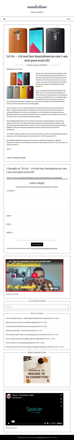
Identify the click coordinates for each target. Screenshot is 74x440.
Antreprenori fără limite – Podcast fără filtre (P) (20, 330)
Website (9, 232)
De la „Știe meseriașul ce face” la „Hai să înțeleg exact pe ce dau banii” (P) (27, 334)
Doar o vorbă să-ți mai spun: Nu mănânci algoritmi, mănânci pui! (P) (25, 338)
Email (9, 224)
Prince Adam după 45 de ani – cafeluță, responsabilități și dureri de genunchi (28, 318)
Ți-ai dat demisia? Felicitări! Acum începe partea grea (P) (22, 326)
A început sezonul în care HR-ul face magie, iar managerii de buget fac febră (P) (29, 347)
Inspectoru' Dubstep (19, 157)
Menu (68, 19)
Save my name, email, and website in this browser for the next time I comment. (37, 240)
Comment (10, 191)
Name (9, 216)
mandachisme (37, 7)
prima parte (10, 69)
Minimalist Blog (41, 437)
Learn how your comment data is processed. (44, 248)
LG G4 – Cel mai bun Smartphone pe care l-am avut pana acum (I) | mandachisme (37, 178)
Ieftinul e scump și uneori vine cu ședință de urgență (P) (22, 322)
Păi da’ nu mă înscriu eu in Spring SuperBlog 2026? (20, 343)
